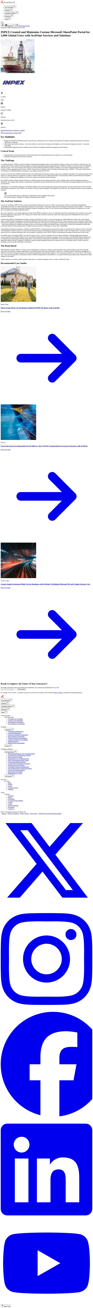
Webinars (10, 789)
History (10, 797)
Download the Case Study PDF (12, 133)
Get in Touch (21, 689)
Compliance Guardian (18, 130)
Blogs (9, 783)
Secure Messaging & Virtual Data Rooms (20, 768)
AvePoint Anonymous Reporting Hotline (49, 813)
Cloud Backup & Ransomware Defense (19, 755)
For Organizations (9, 752)
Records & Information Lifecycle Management (21, 754)
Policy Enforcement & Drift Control (18, 760)
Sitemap (4, 813)
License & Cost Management (16, 770)
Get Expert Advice (24, 26)
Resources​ (8, 16)
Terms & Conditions (13, 813)
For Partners (8, 776)
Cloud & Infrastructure (14, 733)
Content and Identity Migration (17, 762)
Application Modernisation (15, 731)
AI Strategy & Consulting (15, 719)
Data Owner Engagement (15, 772)
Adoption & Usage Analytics (16, 765)
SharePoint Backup (6, 130)
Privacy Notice (58, 692)
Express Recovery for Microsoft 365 (18, 758)
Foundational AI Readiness (16, 722)
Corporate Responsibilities (15, 800)
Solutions (7, 10)
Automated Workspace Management (18, 767)
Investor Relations (13, 805)
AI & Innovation (9, 7)
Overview (11, 796)
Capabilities (8, 730)
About (6, 19)
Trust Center (33, 813)
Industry (7, 746)
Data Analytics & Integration (16, 736)
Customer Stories (13, 788)
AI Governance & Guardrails (16, 724)
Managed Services (13, 741)
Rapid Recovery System (15, 773)
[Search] (2, 23)
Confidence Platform (10, 13)
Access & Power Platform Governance (19, 763)
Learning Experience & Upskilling (18, 740)
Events (10, 786)
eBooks (10, 784)
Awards (10, 802)
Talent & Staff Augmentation (16, 743)
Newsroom (11, 807)
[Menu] (2, 25)
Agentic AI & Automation (15, 720)
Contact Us (11, 809)
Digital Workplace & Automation (17, 738)
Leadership (11, 799)
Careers (10, 804)
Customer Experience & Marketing (18, 735)
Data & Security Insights (15, 757)
